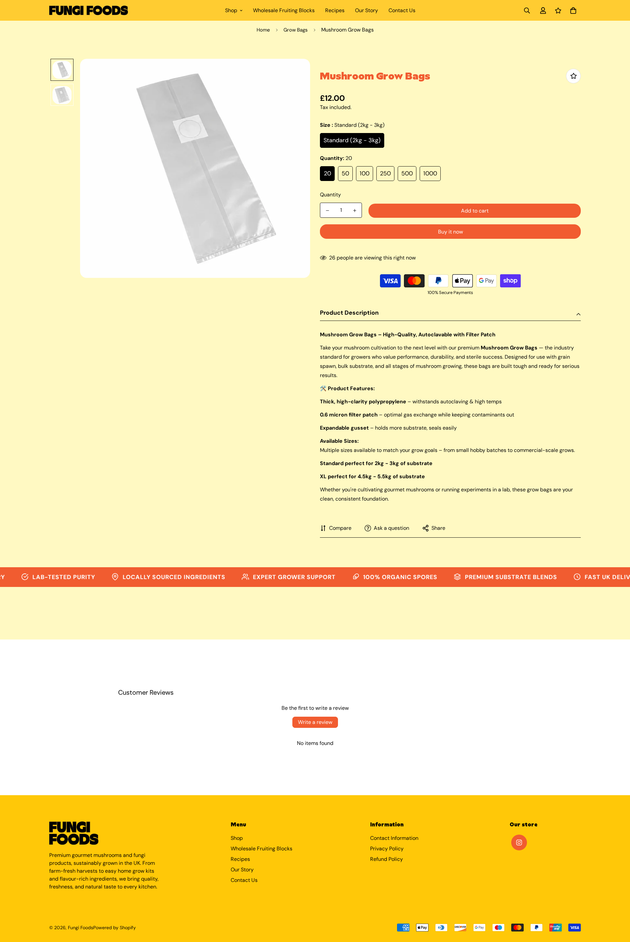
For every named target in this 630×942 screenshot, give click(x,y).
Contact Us (401, 10)
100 (364, 173)
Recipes (335, 10)
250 (385, 173)
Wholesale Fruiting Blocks (284, 10)
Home (263, 30)
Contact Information (394, 838)
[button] (572, 10)
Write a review (315, 722)
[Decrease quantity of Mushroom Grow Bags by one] (327, 210)
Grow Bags (296, 30)
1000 (430, 173)
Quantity (330, 194)
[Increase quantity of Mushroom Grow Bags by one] (354, 210)
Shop (231, 10)
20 (327, 173)
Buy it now (450, 231)
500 (407, 173)
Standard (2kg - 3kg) (352, 140)
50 (345, 173)
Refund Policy (386, 859)
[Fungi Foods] (88, 10)
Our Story (366, 10)
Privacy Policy (387, 848)
